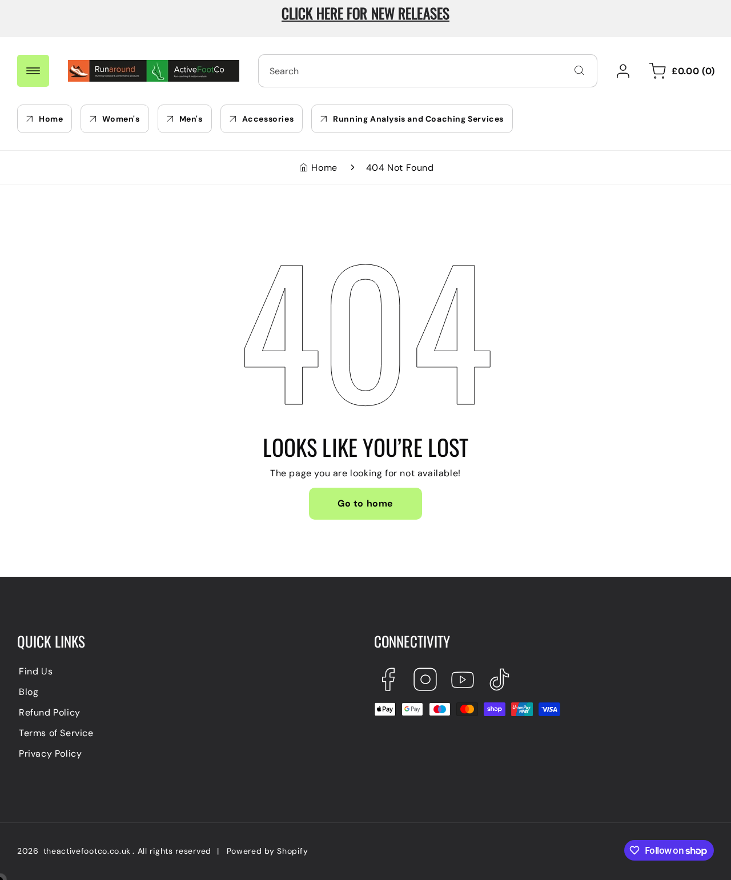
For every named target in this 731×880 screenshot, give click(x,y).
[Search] (579, 70)
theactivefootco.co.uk (87, 851)
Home (324, 168)
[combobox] (428, 71)
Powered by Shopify (267, 851)
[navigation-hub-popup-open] (33, 71)
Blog (28, 692)
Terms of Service (56, 733)
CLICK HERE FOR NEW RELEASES (365, 12)
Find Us (36, 671)
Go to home (365, 503)
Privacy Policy (50, 754)
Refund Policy (50, 712)
